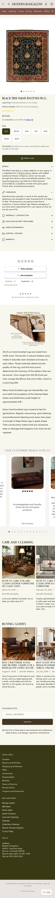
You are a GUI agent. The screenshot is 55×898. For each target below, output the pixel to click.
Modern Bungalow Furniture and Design (27, 883)
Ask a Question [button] (26, 275)
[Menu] (3, 4)
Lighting (12, 11)
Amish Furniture (9, 813)
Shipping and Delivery (12, 766)
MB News (6, 806)
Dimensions (11, 192)
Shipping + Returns (14, 233)
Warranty (10, 239)
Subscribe (27, 722)
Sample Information (14, 227)
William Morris (25, 173)
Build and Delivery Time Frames (19, 221)
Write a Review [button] (27, 269)
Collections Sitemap (10, 824)
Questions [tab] (25, 281)
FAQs (4, 770)
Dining (29, 11)
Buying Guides (8, 803)
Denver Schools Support (12, 828)
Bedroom (38, 11)
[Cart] (52, 4)
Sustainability (8, 777)
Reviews (5, 781)
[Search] (9, 4)
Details (5, 166)
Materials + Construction (17, 215)
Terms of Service (9, 784)
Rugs (4, 11)
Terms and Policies (28, 891)
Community (7, 773)
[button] (9, 531)
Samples (6, 821)
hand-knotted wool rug (12, 181)
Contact (5, 759)
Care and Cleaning (10, 817)
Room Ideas (7, 810)
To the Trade (7, 831)
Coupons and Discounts (13, 791)
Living (21, 11)
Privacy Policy (8, 788)
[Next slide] (50, 579)
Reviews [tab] (8, 281)
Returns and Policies (11, 763)
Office (46, 11)
